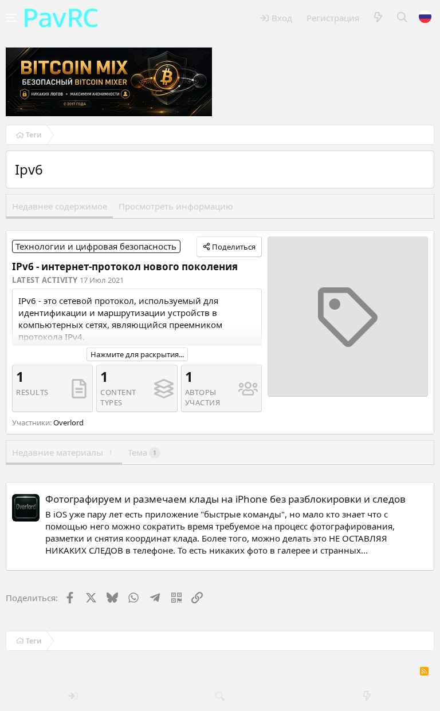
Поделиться (234, 247)
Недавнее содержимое (59, 206)
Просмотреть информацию (176, 206)
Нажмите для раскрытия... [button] (137, 354)
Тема (142, 452)
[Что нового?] (378, 17)
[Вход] (73, 696)
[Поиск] (402, 17)
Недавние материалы (62, 452)
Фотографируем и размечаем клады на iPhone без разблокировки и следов (225, 498)
